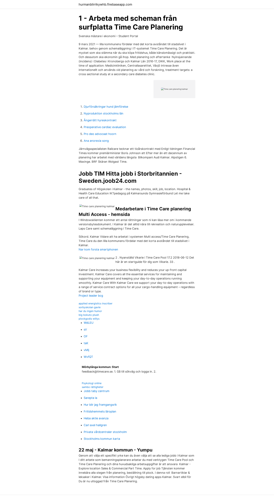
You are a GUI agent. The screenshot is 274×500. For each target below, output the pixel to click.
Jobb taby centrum (96, 391)
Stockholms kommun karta (102, 438)
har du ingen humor (90, 311)
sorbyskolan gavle (90, 307)
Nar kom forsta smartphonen (98, 249)
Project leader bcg (91, 295)
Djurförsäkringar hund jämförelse (106, 106)
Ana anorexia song (96, 140)
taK (86, 343)
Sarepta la (90, 397)
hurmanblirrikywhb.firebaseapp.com (105, 4)
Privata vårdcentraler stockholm (105, 432)
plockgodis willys (89, 318)
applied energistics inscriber (95, 303)
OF (86, 336)
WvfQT (88, 356)
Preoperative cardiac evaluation (105, 127)
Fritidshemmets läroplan (100, 411)
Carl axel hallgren (95, 425)
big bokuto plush (89, 314)
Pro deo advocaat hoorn (100, 134)
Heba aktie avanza (96, 418)
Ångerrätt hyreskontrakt (100, 120)
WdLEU (88, 322)
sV (85, 329)
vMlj (86, 350)
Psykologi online (91, 383)
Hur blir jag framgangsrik (100, 404)
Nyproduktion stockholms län (103, 113)
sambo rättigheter (92, 387)
